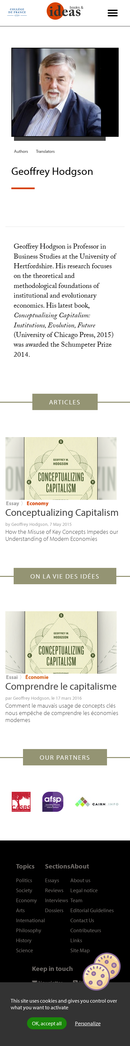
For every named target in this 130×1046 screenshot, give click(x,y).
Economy (37, 503)
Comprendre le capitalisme (61, 686)
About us (80, 880)
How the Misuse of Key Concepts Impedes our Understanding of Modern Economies (61, 535)
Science (24, 950)
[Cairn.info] (96, 802)
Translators (45, 151)
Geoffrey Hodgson (29, 524)
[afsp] (52, 802)
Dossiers (54, 910)
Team (76, 900)
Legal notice (84, 890)
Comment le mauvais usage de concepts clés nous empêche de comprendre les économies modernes (61, 713)
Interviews (56, 900)
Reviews (54, 890)
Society (24, 890)
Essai (12, 677)
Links (76, 940)
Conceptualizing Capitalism (62, 512)
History (24, 940)
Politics (24, 880)
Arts (20, 910)
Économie (36, 677)
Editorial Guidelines (92, 910)
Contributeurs (85, 930)
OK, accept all (47, 1023)
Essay (12, 503)
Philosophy (28, 930)
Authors (21, 151)
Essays (52, 880)
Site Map (80, 950)
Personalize (88, 1023)
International (30, 920)
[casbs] (21, 802)
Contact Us (82, 920)
